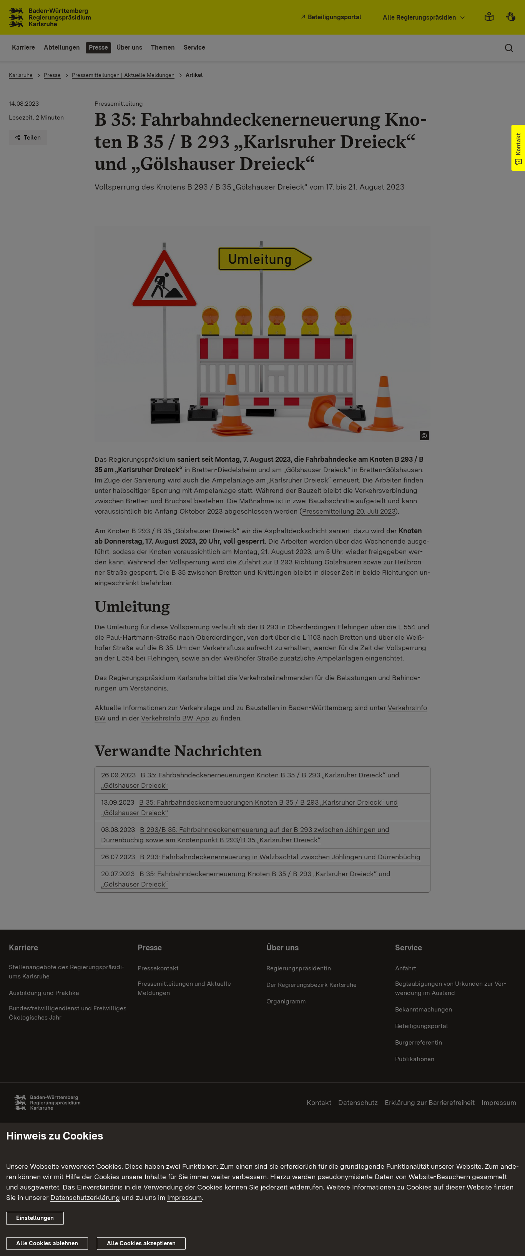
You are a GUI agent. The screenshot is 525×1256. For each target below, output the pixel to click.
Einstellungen (35, 1217)
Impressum (184, 1197)
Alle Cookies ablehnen (47, 1243)
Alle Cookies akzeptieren (141, 1243)
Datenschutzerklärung (85, 1197)
